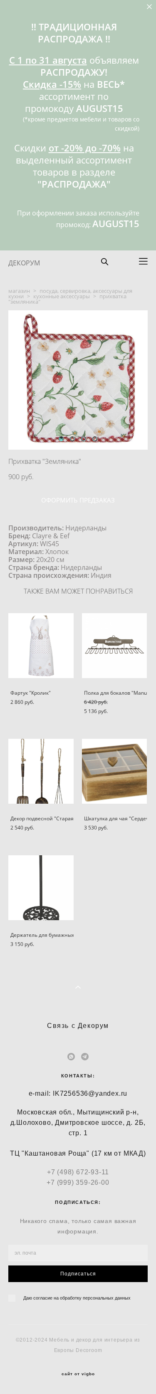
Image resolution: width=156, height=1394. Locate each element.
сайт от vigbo (78, 1374)
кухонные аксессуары (61, 296)
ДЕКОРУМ (24, 263)
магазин (19, 291)
